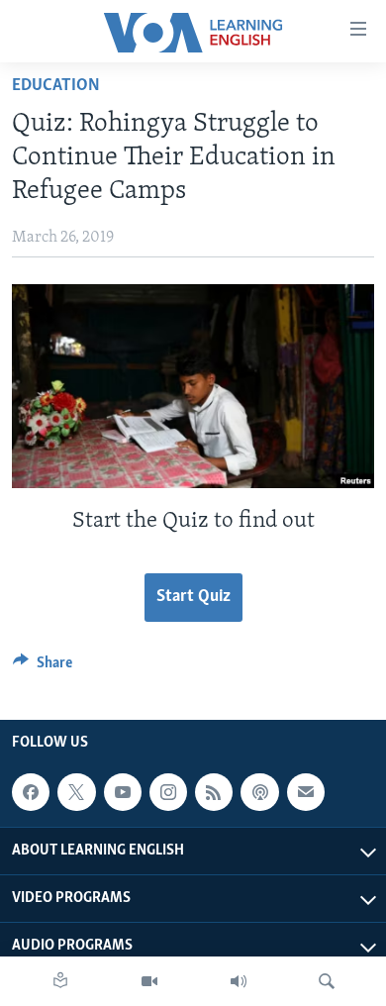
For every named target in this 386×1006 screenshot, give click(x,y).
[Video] (149, 981)
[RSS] (214, 792)
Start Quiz (193, 597)
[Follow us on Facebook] (30, 792)
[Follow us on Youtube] (123, 792)
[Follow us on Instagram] (168, 792)
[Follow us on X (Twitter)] (76, 792)
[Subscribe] (306, 792)
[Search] (326, 981)
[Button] (42, 667)
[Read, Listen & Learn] (60, 981)
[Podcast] (259, 792)
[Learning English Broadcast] (238, 981)
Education (56, 86)
